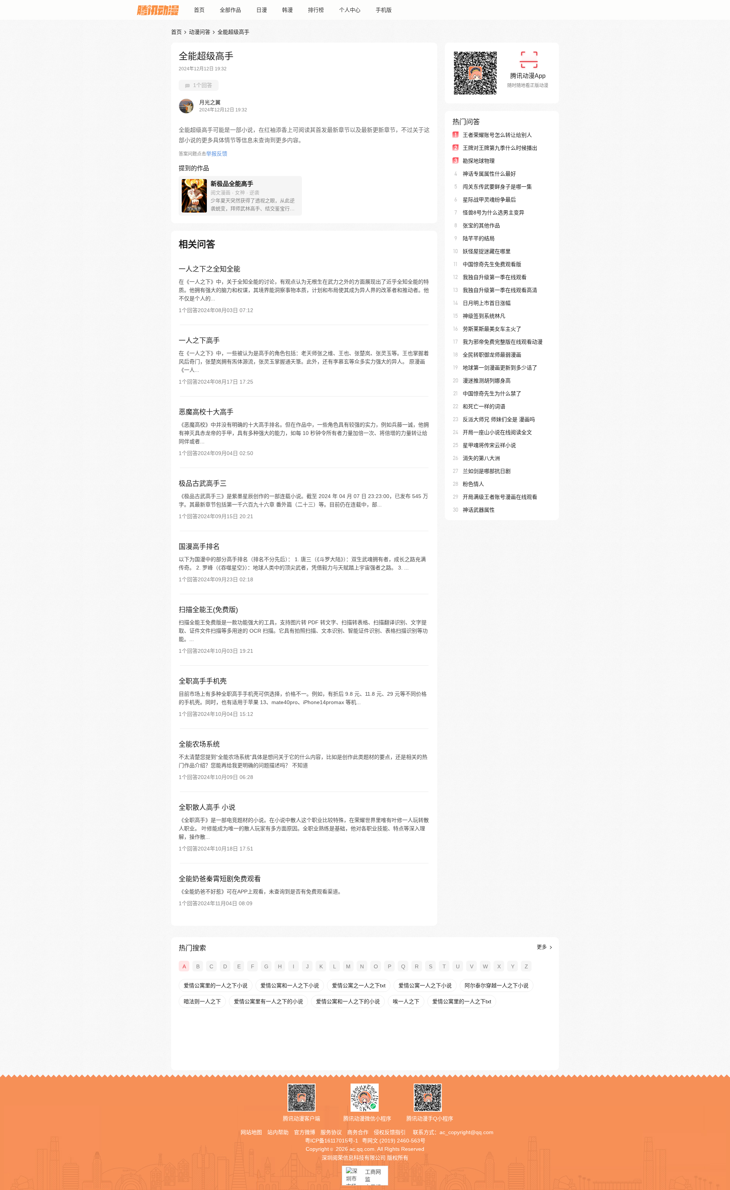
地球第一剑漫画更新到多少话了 (500, 368)
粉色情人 (473, 484)
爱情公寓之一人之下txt (359, 985)
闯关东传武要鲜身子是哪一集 (497, 187)
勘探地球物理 (479, 161)
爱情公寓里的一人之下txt (461, 1001)
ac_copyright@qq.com (467, 1132)
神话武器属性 (479, 510)
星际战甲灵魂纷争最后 (489, 200)
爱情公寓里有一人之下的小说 (268, 1001)
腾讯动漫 (158, 10)
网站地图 (251, 1132)
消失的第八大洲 (481, 458)
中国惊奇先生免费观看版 (492, 264)
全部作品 (230, 10)
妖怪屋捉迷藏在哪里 (487, 251)
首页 (199, 10)
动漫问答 (199, 32)
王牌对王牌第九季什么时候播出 (500, 148)
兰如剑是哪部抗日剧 (487, 471)
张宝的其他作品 (481, 225)
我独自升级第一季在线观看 (495, 277)
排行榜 (316, 10)
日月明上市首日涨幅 (487, 303)
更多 (542, 947)
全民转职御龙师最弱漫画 (492, 355)
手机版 (384, 10)
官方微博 (304, 1132)
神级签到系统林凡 (484, 316)
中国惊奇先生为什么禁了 (492, 393)
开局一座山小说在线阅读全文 (497, 432)
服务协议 (331, 1132)
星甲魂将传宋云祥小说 (489, 445)
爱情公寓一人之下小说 (425, 985)
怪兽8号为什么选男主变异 (493, 212)
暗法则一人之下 (202, 1001)
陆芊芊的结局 (479, 238)
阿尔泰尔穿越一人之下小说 (496, 985)
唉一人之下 (406, 1001)
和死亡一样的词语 (484, 406)
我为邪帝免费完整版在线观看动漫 (503, 342)
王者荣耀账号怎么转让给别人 (497, 135)
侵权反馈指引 (390, 1132)
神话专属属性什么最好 (489, 174)
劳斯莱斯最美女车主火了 (492, 329)
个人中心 (349, 10)
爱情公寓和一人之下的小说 (348, 1001)
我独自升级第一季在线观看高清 (500, 290)
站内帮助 (278, 1132)
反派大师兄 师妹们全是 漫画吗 (499, 419)
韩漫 (287, 10)
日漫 (261, 10)
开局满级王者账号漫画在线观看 (500, 497)
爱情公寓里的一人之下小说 (216, 985)
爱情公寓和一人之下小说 (289, 985)
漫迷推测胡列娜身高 (487, 381)
